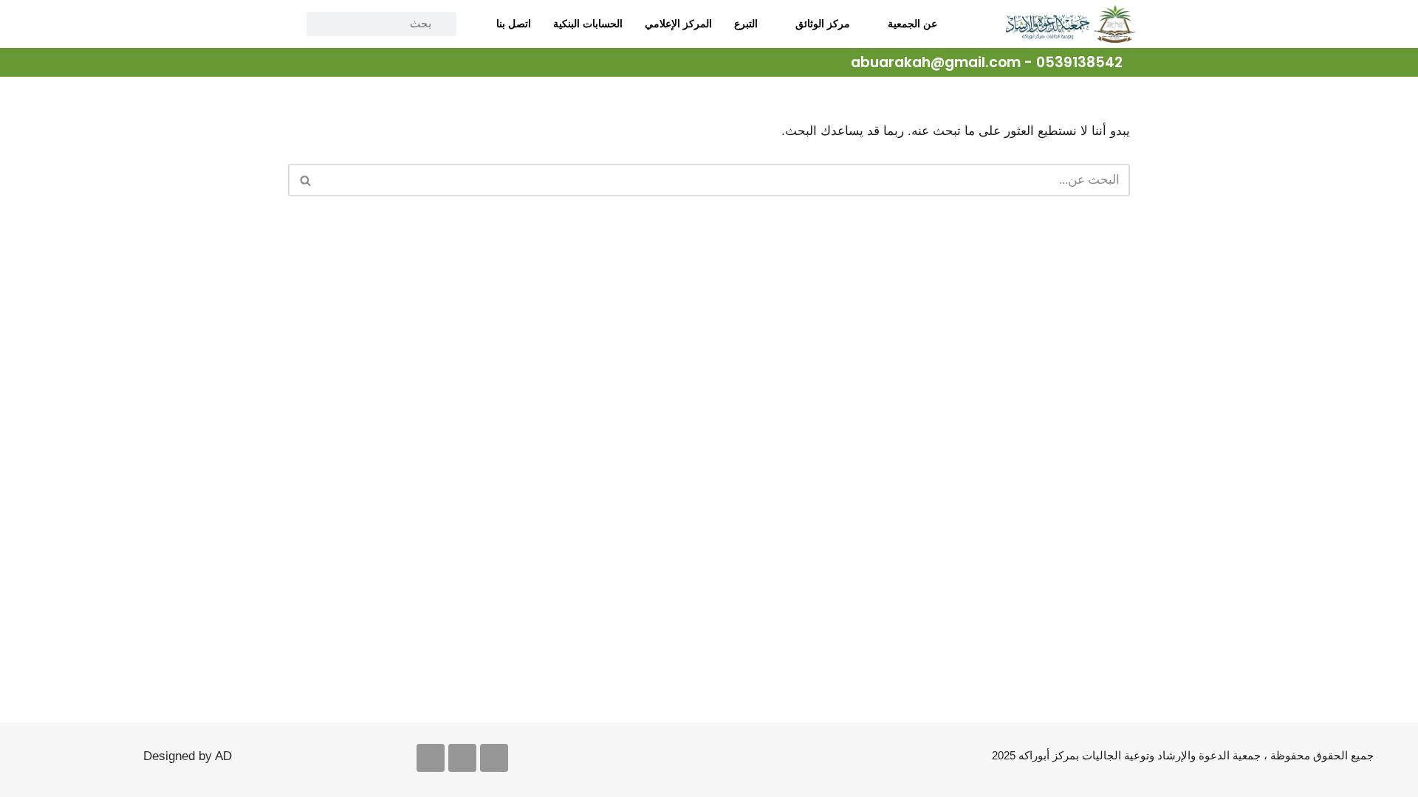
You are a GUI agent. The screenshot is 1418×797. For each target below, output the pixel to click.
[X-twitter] (494, 758)
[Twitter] (368, 63)
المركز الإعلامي (678, 24)
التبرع (746, 24)
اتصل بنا (513, 24)
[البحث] (304, 180)
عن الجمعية (912, 24)
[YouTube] (334, 63)
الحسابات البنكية (588, 24)
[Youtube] (462, 758)
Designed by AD (187, 756)
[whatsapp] (301, 63)
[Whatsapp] (431, 758)
